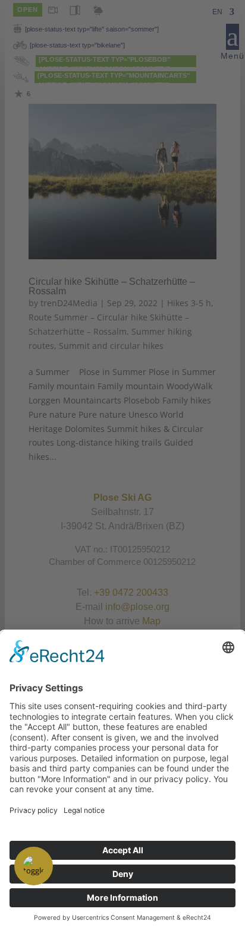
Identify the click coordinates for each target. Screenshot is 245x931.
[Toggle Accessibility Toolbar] (33, 866)
